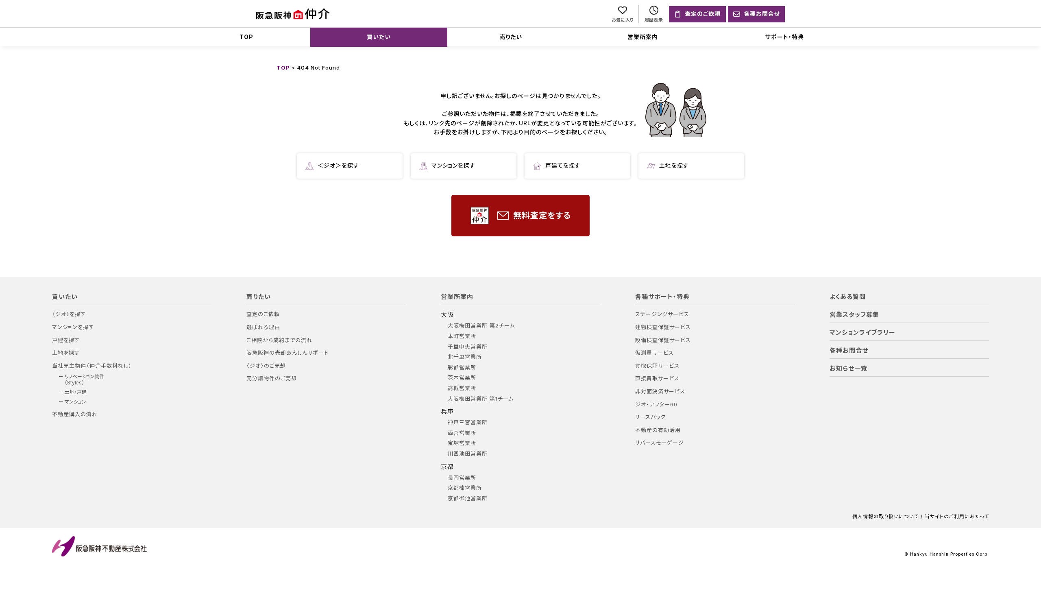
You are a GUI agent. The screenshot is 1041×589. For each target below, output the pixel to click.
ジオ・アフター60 (656, 404)
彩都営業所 (462, 367)
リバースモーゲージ (659, 443)
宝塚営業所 (462, 443)
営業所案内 (642, 36)
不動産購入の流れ (75, 414)
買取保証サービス (657, 366)
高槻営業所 (462, 388)
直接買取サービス (657, 378)
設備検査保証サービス (663, 340)
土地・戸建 (76, 392)
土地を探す (674, 165)
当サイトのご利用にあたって (957, 516)
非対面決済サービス (660, 391)
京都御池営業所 (468, 498)
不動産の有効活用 (658, 430)
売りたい (510, 36)
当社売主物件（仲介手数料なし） (92, 366)
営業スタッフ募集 (854, 314)
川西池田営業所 (468, 454)
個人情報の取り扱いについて (885, 516)
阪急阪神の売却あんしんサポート (287, 353)
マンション (75, 402)
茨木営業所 (462, 378)
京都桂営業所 (465, 488)
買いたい (379, 36)
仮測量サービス (654, 353)
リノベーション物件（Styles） (84, 379)
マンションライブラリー (862, 332)
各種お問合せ (849, 350)
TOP (246, 36)
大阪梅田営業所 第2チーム (481, 326)
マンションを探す (453, 165)
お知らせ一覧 (848, 368)
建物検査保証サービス (663, 327)
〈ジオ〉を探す (69, 314)
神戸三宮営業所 (468, 422)
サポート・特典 (784, 36)
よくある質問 (848, 297)
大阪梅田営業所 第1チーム (481, 399)
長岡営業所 (462, 478)
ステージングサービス (662, 314)
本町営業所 (462, 336)
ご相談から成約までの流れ (279, 340)
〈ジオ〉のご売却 (266, 366)
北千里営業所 (465, 357)
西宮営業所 (462, 433)
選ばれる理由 (263, 327)
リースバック (650, 417)
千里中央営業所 (468, 347)
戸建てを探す (563, 165)
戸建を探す (66, 340)
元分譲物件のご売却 (271, 378)
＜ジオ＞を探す (338, 165)
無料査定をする (542, 215)
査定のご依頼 (263, 314)
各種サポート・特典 (662, 297)
